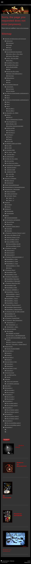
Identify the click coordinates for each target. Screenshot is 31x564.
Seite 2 (8, 95)
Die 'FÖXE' (9, 148)
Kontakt (10, 45)
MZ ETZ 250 (9, 141)
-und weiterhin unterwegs (12, 383)
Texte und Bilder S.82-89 (14, 244)
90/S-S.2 (8, 115)
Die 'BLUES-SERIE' (13, 67)
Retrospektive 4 (8, 407)
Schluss (10, 268)
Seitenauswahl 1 (10, 250)
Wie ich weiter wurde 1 (12, 403)
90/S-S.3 (10, 117)
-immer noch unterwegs (12, 381)
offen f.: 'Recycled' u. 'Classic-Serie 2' (17, 344)
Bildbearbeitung (10, 78)
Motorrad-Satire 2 (9, 357)
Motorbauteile (9, 211)
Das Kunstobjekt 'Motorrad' (11, 84)
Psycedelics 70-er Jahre (12, 62)
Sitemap (12, 561)
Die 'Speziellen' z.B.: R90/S (11, 113)
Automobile (9, 228)
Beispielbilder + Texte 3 (14, 296)
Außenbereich (9, 182)
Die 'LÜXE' (9, 145)
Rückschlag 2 (9, 364)
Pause (9, 47)
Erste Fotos (11, 75)
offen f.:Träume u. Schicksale (15, 342)
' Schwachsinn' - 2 (10, 322)
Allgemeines (9, 224)
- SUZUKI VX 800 (10, 169)
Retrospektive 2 (8, 394)
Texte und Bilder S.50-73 (12, 239)
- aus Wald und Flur (11, 375)
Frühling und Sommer (11, 193)
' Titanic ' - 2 (11, 198)
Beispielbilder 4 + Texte (14, 265)
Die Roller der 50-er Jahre (11, 158)
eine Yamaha (11, 91)
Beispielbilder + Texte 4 (12, 298)
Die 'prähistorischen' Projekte (15, 119)
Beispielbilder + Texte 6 (12, 303)
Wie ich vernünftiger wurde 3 (13, 425)
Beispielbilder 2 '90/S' (11, 287)
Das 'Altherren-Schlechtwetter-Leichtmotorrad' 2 (17, 99)
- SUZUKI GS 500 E (11, 167)
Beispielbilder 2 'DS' (11, 316)
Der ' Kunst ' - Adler (11, 152)
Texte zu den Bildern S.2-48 (13, 235)
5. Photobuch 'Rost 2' (10, 270)
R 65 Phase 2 (11, 132)
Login (28, 561)
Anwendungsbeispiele (11, 217)
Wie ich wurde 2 (10, 392)
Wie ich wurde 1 (10, 390)
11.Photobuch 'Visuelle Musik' (12, 318)
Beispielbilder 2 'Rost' (11, 274)
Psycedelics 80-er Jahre (12, 65)
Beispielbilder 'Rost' (11, 272)
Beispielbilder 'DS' (10, 313)
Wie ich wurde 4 (10, 399)
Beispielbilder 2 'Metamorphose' (14, 309)
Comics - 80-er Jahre (13, 56)
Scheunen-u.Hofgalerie (10, 178)
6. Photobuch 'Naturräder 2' (12, 276)
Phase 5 (10, 139)
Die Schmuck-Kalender (10, 329)
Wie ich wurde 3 (10, 396)
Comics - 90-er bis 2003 (12, 58)
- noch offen (11, 174)
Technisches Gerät (9, 372)
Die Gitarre (9, 204)
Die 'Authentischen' (9, 156)
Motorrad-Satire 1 (9, 351)
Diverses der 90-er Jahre (12, 71)
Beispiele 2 (9, 355)
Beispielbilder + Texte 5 (12, 300)
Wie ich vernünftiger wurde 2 (13, 423)
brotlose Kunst (8, 49)
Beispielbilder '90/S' (11, 285)
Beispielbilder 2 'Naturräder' (13, 281)
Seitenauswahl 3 (10, 254)
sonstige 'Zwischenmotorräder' (15, 126)
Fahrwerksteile (10, 213)
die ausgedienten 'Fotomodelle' (12, 165)
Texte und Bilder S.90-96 (14, 246)
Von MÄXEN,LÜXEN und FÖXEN (13, 143)
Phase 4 (10, 137)
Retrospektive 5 (8, 414)
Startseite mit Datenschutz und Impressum (15, 38)
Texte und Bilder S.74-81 (12, 241)
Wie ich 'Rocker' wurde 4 (12, 418)
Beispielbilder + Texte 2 (14, 294)
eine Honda (11, 89)
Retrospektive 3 (8, 401)
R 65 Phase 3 (9, 134)
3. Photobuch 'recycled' (10, 248)
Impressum (11, 43)
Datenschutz (9, 41)
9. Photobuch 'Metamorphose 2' (13, 305)
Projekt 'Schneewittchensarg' (12, 185)
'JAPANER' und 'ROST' (13, 333)
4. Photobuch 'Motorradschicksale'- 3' (14, 257)
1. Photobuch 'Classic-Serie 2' (12, 226)
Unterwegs (7, 379)
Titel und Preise (10, 222)
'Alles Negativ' (9, 331)
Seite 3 (8, 97)
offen (9, 69)
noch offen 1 (11, 108)
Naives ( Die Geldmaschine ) (15, 73)
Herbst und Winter (10, 191)
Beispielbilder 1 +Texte (12, 259)
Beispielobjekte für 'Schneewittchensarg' (15, 187)
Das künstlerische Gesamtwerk (14, 51)
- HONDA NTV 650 (11, 172)
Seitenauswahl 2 (10, 252)
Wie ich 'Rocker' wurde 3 (12, 416)
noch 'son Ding (10, 161)
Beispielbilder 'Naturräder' (12, 279)
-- (6, 429)
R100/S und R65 (10, 128)
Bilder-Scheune (10, 180)
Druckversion (5, 561)
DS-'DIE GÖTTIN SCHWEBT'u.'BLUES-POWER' (16, 339)
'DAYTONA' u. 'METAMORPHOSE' (16, 335)
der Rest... (10, 60)
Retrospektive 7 (8, 427)
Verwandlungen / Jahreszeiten (12, 189)
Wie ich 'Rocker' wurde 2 (12, 412)
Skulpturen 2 (8, 209)
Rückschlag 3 (9, 366)
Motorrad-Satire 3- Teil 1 (11, 361)
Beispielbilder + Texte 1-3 (12, 292)
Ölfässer (7, 215)
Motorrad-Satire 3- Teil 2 (11, 368)
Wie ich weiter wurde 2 (12, 405)
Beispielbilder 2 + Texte (12, 261)
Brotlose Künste (9, 346)
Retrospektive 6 (8, 420)
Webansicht (27, 562)
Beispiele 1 (9, 353)
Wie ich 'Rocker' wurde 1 (12, 409)
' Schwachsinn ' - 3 (12, 324)
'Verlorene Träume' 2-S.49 (12, 237)
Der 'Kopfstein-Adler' (10, 150)
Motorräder (9, 230)
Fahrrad (8, 377)
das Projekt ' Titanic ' (11, 196)
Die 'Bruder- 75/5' (12, 124)
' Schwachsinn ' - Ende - (12, 327)
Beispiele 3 (9, 359)
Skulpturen (7, 202)
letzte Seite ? (8, 385)
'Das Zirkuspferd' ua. (11, 121)
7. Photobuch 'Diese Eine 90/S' (12, 283)
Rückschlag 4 (9, 370)
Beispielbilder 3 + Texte (12, 263)
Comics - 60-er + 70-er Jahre (15, 54)
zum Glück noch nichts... (12, 163)
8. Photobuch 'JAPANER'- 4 (11, 289)
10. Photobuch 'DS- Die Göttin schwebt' (14, 311)
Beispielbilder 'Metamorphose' (13, 307)
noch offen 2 (11, 110)
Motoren (8, 206)
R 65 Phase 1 (11, 130)
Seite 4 (8, 106)
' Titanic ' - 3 (11, 200)
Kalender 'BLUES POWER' (13, 348)
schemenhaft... (10, 86)
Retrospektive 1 (8, 388)
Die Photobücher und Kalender (12, 220)
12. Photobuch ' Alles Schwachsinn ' (14, 320)
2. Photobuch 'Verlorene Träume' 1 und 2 (15, 233)
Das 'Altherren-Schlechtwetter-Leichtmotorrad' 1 (17, 93)
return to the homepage (23, 28)
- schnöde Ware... (10, 154)
